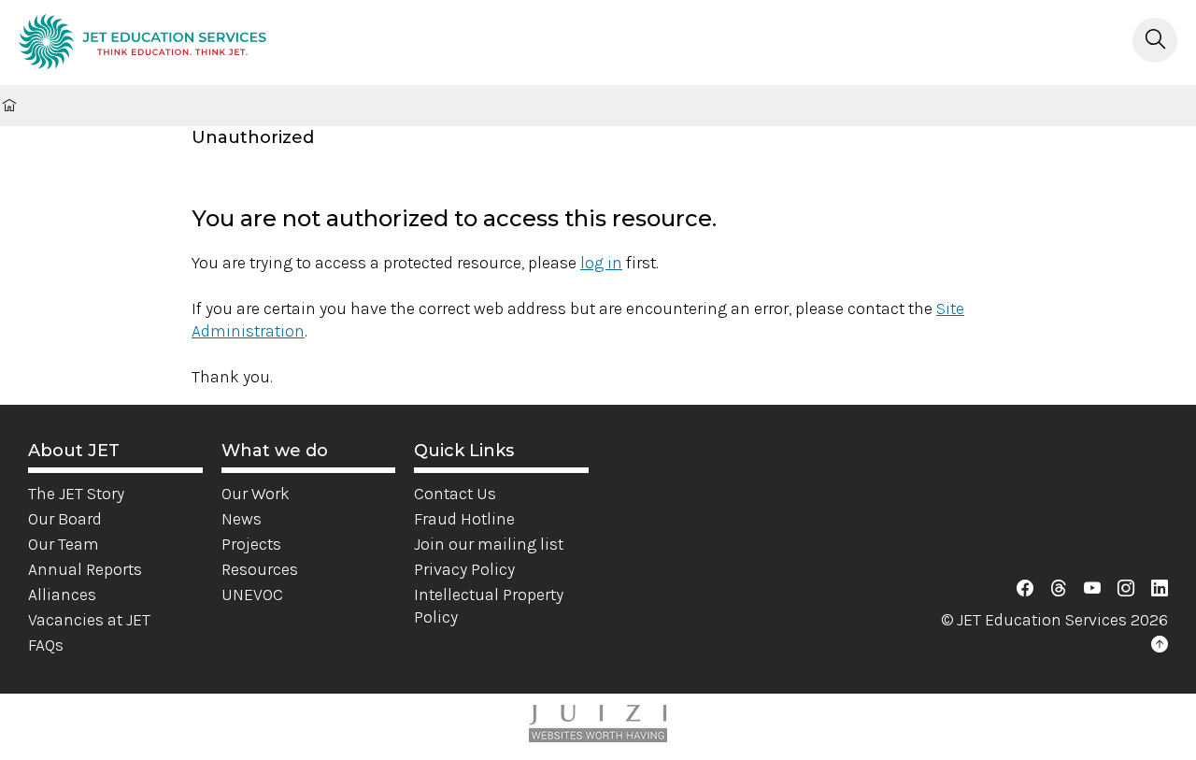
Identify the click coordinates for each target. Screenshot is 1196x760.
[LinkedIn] (1159, 589)
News (241, 519)
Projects (251, 544)
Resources (259, 569)
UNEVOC (252, 594)
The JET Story (76, 493)
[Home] (142, 45)
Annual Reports (85, 569)
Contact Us (455, 493)
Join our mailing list (488, 544)
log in (601, 262)
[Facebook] (1025, 589)
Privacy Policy (464, 569)
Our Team (63, 544)
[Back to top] (1159, 645)
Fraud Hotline (464, 519)
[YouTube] (1092, 589)
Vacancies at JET (89, 619)
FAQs (46, 645)
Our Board (65, 519)
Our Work (255, 493)
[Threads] (1058, 589)
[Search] (1154, 40)
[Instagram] (1126, 589)
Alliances (62, 594)
